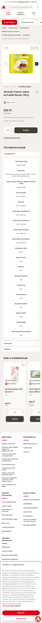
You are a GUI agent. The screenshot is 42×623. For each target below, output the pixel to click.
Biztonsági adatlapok (29, 525)
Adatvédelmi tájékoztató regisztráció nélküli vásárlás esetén (9, 479)
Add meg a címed (23, 2)
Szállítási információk (8, 444)
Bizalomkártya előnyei (30, 444)
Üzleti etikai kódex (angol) (10, 519)
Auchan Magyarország (9, 502)
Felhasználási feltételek (30, 508)
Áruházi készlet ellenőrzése (12, 138)
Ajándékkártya (27, 504)
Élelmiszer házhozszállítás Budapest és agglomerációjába (10, 449)
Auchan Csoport (7, 506)
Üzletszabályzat (7, 531)
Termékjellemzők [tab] (9, 154)
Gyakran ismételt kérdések (31, 499)
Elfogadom (21, 613)
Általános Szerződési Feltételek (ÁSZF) (8, 474)
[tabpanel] (21, 247)
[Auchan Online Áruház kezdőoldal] (3, 7)
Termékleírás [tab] (8, 343)
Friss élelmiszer (24, 28)
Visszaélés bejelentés (8, 527)
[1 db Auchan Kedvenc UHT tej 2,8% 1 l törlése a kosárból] (7, 412)
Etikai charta (5, 523)
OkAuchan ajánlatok (27, 22)
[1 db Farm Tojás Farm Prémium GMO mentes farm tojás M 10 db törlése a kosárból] (31, 412)
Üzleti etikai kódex (7, 515)
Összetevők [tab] (7, 349)
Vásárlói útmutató (7, 551)
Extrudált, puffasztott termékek (11, 35)
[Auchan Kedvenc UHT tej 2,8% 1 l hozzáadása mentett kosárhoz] (23, 365)
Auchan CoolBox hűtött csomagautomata (9, 455)
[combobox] (20, 7)
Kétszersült (26, 35)
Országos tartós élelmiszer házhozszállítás (10, 460)
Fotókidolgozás (27, 516)
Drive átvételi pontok (8, 464)
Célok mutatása (21, 619)
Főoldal (4, 28)
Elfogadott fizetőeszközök (9, 555)
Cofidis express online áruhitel (8, 469)
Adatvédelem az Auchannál (7, 510)
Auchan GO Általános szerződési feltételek (30, 520)
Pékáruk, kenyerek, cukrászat (10, 31)
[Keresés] (9, 7)
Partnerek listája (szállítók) (11, 606)
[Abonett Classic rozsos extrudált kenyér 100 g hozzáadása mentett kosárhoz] (37, 92)
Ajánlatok (26, 452)
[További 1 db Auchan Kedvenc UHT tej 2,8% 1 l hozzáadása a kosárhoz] (22, 412)
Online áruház (13, 28)
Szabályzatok (27, 448)
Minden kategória (9, 22)
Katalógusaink (6, 547)
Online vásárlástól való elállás (9, 485)
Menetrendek (27, 512)
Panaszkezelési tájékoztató (10, 559)
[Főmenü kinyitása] (38, 7)
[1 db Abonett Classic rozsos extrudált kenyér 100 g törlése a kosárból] (11, 131)
